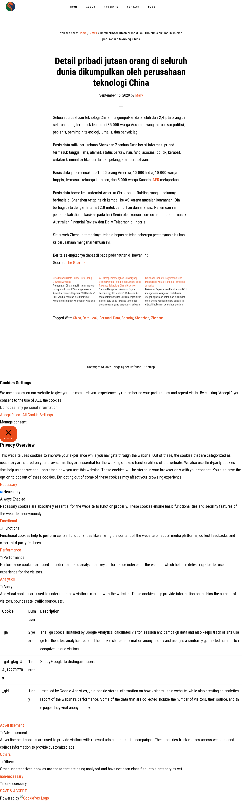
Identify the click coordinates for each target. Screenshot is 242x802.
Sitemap (149, 367)
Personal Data (109, 318)
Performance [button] (10, 550)
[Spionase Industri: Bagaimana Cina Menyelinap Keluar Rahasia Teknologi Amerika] (168, 291)
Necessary (11, 491)
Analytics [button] (7, 579)
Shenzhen (142, 318)
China (77, 318)
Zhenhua (157, 318)
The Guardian (76, 262)
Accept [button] (5, 414)
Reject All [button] (19, 414)
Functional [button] (8, 521)
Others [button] (5, 754)
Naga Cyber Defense (10, 6)
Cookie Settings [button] (40, 414)
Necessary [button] (8, 484)
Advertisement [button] (12, 725)
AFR (155, 179)
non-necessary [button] (11, 776)
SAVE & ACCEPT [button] (13, 791)
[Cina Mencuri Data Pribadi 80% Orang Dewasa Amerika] (76, 289)
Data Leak (90, 318)
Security (127, 318)
